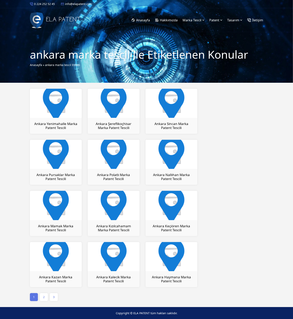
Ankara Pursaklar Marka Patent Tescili (55, 176)
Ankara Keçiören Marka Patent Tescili (171, 228)
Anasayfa (36, 65)
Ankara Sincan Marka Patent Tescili (171, 125)
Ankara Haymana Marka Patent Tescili (171, 279)
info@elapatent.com (78, 4)
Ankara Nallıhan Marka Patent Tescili (171, 176)
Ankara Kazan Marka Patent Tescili (55, 279)
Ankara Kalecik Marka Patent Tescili (113, 279)
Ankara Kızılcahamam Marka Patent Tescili (113, 228)
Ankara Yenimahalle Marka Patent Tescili (55, 125)
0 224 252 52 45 (44, 4)
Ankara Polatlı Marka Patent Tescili (113, 176)
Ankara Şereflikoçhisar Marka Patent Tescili (113, 125)
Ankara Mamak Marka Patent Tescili (55, 228)
